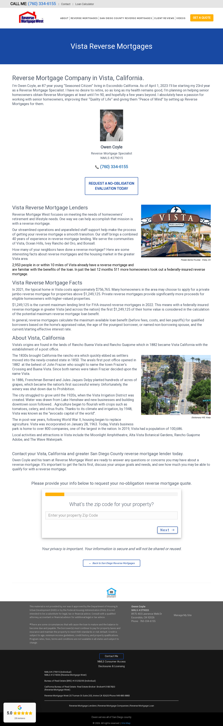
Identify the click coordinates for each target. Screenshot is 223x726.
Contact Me (111, 656)
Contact (65, 4)
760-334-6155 (148, 621)
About (64, 18)
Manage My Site (183, 615)
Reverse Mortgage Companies (113, 705)
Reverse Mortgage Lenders (82, 705)
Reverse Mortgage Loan (142, 705)
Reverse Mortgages (84, 18)
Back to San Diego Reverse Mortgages (112, 563)
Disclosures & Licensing (111, 666)
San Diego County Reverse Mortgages (126, 18)
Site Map (125, 723)
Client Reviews (164, 18)
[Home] (29, 17)
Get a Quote (202, 17)
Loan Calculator (84, 4)
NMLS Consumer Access (112, 661)
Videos (181, 18)
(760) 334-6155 (42, 3)
